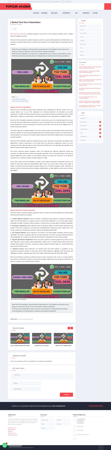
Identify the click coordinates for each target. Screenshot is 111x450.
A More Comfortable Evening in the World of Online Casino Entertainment (90, 80)
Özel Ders (10, 431)
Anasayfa (14, 24)
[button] (4, 445)
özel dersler (19, 24)
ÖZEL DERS (54, 13)
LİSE (76, 13)
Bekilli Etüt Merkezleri (63, 345)
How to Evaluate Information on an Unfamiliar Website (88, 97)
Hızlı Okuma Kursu (12, 428)
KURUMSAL (44, 13)
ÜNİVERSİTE (86, 13)
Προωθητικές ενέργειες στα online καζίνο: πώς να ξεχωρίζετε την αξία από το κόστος (90, 93)
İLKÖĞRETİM (66, 13)
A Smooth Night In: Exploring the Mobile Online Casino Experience (89, 71)
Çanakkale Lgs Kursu (42, 345)
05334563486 (68, 1)
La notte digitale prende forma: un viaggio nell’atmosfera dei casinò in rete (90, 106)
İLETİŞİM (95, 13)
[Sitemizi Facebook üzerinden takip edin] (97, 1)
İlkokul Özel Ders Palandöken (18, 34)
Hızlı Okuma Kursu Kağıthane (20, 345)
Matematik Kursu (11, 429)
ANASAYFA (36, 13)
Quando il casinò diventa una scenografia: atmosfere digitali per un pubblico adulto (90, 102)
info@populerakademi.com (55, 1)
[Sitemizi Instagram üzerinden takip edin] (101, 1)
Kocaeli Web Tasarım (28, 447)
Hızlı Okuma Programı (13, 435)
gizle (17, 97)
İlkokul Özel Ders (11, 433)
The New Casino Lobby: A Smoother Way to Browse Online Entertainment (90, 67)
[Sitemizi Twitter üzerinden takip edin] (99, 1)
